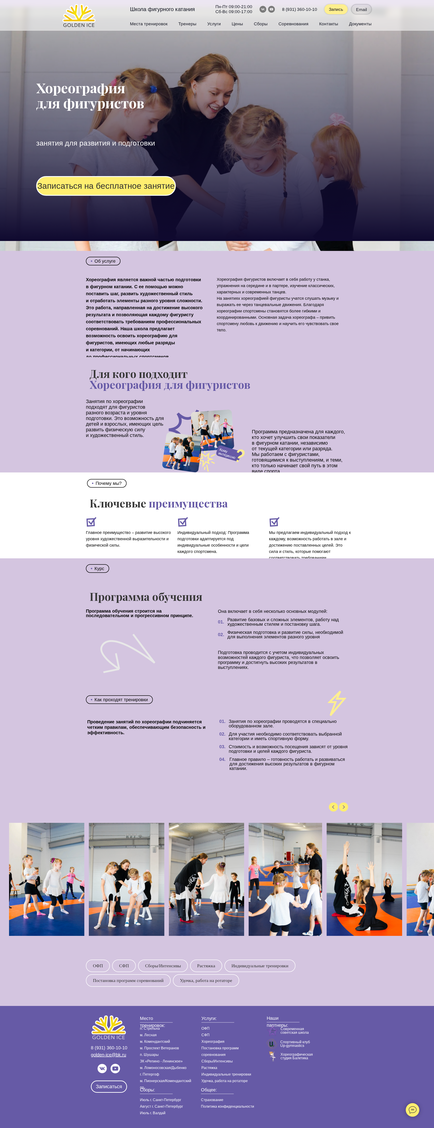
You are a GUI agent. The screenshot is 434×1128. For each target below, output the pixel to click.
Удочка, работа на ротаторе (206, 980)
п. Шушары (149, 1055)
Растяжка (206, 965)
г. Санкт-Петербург (165, 1100)
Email (361, 9)
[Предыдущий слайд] (333, 807)
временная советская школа (295, 1030)
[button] (106, 186)
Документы (360, 23)
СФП (124, 965)
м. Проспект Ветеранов (159, 1048)
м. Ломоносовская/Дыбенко (163, 1068)
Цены (237, 23)
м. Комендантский (155, 1041)
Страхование (212, 1100)
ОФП (98, 965)
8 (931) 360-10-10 (299, 9)
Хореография (212, 1041)
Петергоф (151, 1074)
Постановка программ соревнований (128, 980)
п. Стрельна (150, 1028)
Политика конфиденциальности (227, 1106)
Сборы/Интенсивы (163, 965)
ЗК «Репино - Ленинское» (161, 1061)
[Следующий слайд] (343, 807)
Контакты (328, 23)
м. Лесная (148, 1035)
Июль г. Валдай (152, 1113)
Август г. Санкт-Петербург (161, 1106)
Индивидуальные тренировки (259, 965)
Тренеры (187, 23)
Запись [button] (336, 9)
